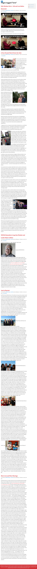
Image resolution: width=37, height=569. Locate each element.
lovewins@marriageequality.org (23, 567)
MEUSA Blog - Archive (9, 10)
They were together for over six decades (18, 262)
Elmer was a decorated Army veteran (16, 264)
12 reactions (3, 55)
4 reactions (4, 240)
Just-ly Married (5, 290)
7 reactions (4, 11)
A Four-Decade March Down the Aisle (11, 53)
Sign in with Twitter (31, 4)
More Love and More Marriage (9, 476)
